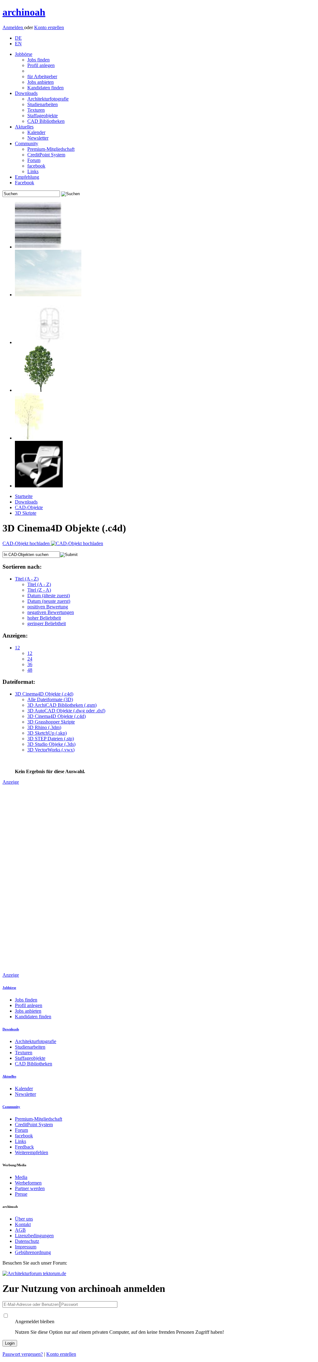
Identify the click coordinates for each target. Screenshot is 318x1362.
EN (18, 43)
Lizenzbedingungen (34, 1235)
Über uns (24, 1218)
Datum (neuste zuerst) (48, 601)
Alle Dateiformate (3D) (50, 699)
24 (29, 658)
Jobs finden (38, 59)
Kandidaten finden (45, 87)
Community (26, 143)
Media (21, 1177)
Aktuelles (24, 126)
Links (33, 171)
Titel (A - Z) (27, 578)
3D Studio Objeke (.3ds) (51, 744)
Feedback (24, 1146)
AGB (20, 1230)
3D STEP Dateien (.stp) (50, 738)
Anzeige (10, 782)
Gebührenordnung (33, 1252)
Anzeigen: (15, 635)
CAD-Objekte (29, 507)
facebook (36, 165)
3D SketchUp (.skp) (47, 733)
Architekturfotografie (48, 98)
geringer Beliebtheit (46, 623)
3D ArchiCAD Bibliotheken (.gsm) (62, 705)
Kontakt (23, 1224)
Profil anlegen (41, 65)
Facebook (24, 182)
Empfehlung (27, 177)
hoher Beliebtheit (44, 618)
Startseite (24, 496)
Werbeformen (28, 1182)
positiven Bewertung (47, 606)
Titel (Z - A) (39, 590)
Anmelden (13, 27)
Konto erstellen (49, 27)
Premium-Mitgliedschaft (51, 149)
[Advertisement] (27, 878)
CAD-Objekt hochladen (26, 543)
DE (18, 38)
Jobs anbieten (40, 82)
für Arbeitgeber (42, 76)
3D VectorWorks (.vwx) (51, 749)
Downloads (26, 93)
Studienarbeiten (42, 104)
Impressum (25, 1246)
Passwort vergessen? (22, 1354)
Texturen (36, 110)
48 (29, 670)
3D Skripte (25, 513)
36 (29, 664)
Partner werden (30, 1188)
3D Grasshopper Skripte (51, 721)
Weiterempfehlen (31, 1152)
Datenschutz (27, 1241)
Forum (33, 160)
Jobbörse (23, 54)
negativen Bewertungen (50, 612)
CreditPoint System (46, 154)
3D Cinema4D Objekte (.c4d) (44, 694)
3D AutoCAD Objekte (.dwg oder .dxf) (66, 710)
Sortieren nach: (22, 566)
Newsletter (37, 138)
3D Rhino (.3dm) (44, 727)
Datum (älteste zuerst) (48, 595)
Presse (21, 1194)
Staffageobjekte (42, 115)
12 (17, 647)
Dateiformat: (18, 682)
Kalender (36, 132)
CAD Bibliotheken (46, 121)
